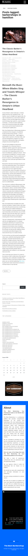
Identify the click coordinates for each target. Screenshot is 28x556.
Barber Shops (12, 59)
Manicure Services (6, 78)
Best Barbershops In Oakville (8, 69)
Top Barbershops (6, 79)
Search (4, 284)
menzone (16, 57)
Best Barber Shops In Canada (8, 62)
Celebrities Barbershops (7, 73)
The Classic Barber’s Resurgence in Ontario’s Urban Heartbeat (13, 51)
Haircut (4, 340)
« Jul (13, 377)
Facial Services (17, 73)
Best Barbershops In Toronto (8, 72)
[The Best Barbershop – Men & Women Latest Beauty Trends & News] (9, 2)
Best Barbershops (6, 63)
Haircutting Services (6, 75)
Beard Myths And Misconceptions (9, 308)
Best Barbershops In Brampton (9, 65)
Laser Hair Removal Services (8, 76)
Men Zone (21, 261)
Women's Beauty (6, 352)
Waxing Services (5, 81)
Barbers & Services (6, 60)
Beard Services (15, 60)
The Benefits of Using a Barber (9, 310)
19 (10, 370)
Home (4, 8)
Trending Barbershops (16, 79)
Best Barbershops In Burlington (9, 66)
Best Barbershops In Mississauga (9, 68)
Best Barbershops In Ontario (8, 70)
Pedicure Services (16, 78)
